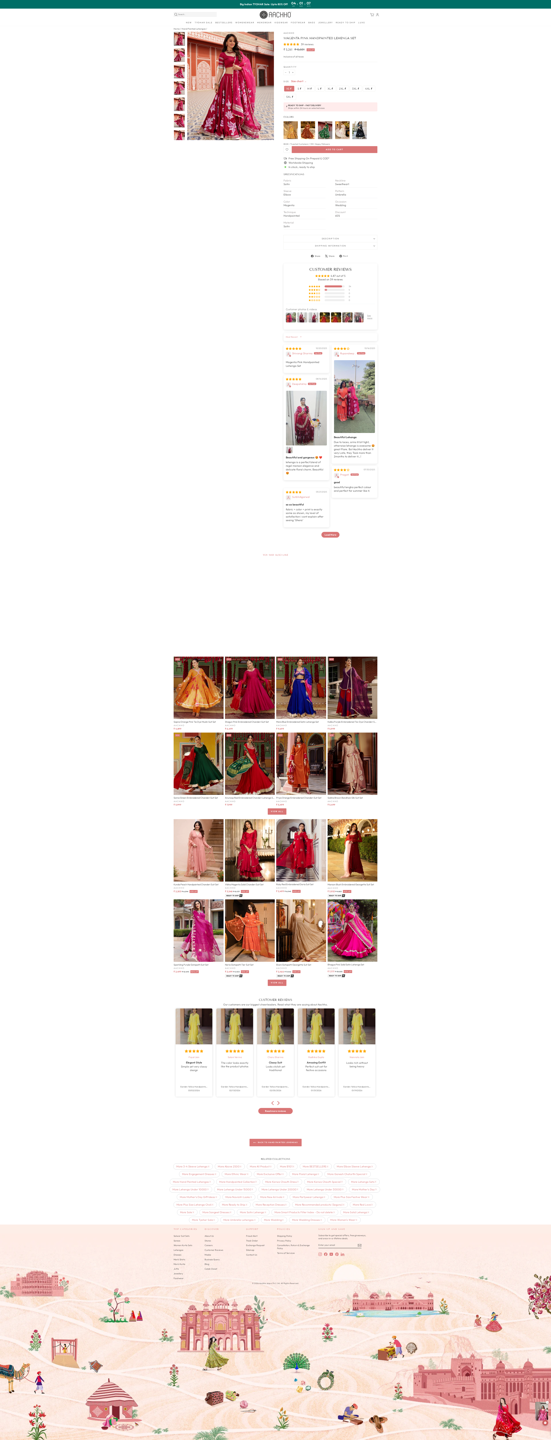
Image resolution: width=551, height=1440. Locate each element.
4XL (368, 88)
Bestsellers (224, 22)
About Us (209, 1236)
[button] (292, 44)
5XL (289, 96)
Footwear (298, 22)
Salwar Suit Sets (181, 1236)
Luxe (361, 22)
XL (329, 88)
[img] (293, 348)
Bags (311, 22)
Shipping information (330, 245)
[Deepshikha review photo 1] (306, 418)
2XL (342, 88)
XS (288, 88)
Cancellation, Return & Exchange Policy (293, 1247)
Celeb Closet (211, 1268)
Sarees (177, 1240)
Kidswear (281, 22)
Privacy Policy (284, 1240)
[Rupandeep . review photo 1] (354, 396)
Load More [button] (330, 534)
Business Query (212, 1259)
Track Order (252, 1240)
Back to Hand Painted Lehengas (277, 1142)
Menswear (264, 22)
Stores (208, 1240)
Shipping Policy (284, 1236)
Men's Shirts (179, 1259)
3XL (355, 88)
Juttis (176, 1268)
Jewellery (325, 22)
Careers (209, 1245)
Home (177, 28)
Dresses (177, 1254)
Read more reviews (275, 1111)
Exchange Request (255, 1245)
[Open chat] (545, 1423)
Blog (207, 1264)
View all (277, 811)
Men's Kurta (179, 1264)
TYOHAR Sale (204, 22)
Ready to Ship (345, 22)
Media (208, 1254)
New (189, 22)
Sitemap (250, 1250)
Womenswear (244, 22)
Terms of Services (286, 1253)
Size (286, 81)
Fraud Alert (252, 1236)
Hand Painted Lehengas (194, 28)
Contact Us (251, 1254)
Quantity (290, 67)
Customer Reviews (214, 1250)
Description (330, 238)
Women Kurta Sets (183, 1245)
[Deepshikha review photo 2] (289, 449)
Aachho (289, 33)
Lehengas (178, 1250)
